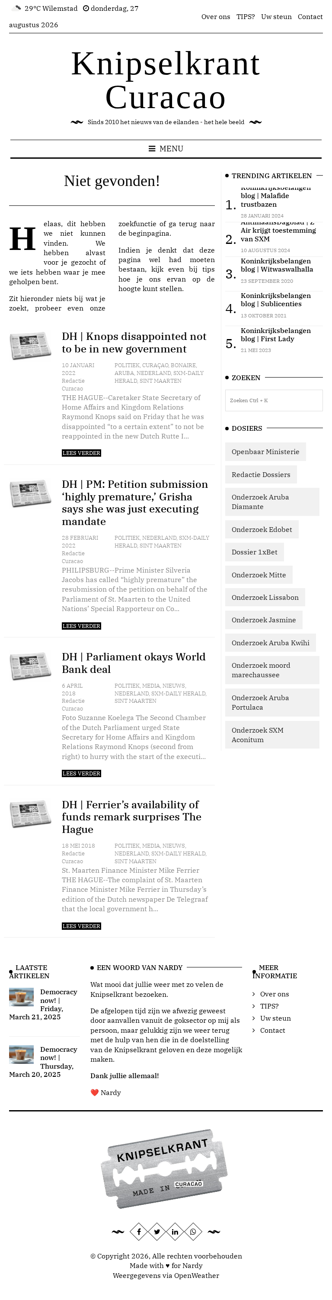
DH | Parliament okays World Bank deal (134, 663)
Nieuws (174, 685)
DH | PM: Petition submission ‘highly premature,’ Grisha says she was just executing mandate (135, 502)
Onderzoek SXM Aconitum (258, 735)
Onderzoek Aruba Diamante (260, 502)
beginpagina (148, 233)
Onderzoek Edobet (262, 529)
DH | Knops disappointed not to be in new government (134, 342)
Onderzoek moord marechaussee (261, 670)
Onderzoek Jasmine (264, 619)
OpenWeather (196, 1275)
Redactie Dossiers (261, 474)
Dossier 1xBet (255, 552)
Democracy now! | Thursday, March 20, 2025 (43, 1062)
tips (208, 269)
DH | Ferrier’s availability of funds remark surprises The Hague (131, 816)
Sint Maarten (161, 380)
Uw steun (276, 16)
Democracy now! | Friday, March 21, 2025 (43, 1004)
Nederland (154, 373)
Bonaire (183, 365)
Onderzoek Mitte (259, 574)
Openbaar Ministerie (266, 451)
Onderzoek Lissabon (265, 597)
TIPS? (245, 16)
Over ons (215, 16)
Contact (310, 16)
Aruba (124, 373)
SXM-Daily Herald (178, 693)
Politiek (127, 365)
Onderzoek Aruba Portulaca (260, 702)
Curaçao (155, 365)
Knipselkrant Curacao (166, 79)
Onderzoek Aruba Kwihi (271, 642)
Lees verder (81, 453)
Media (151, 685)
